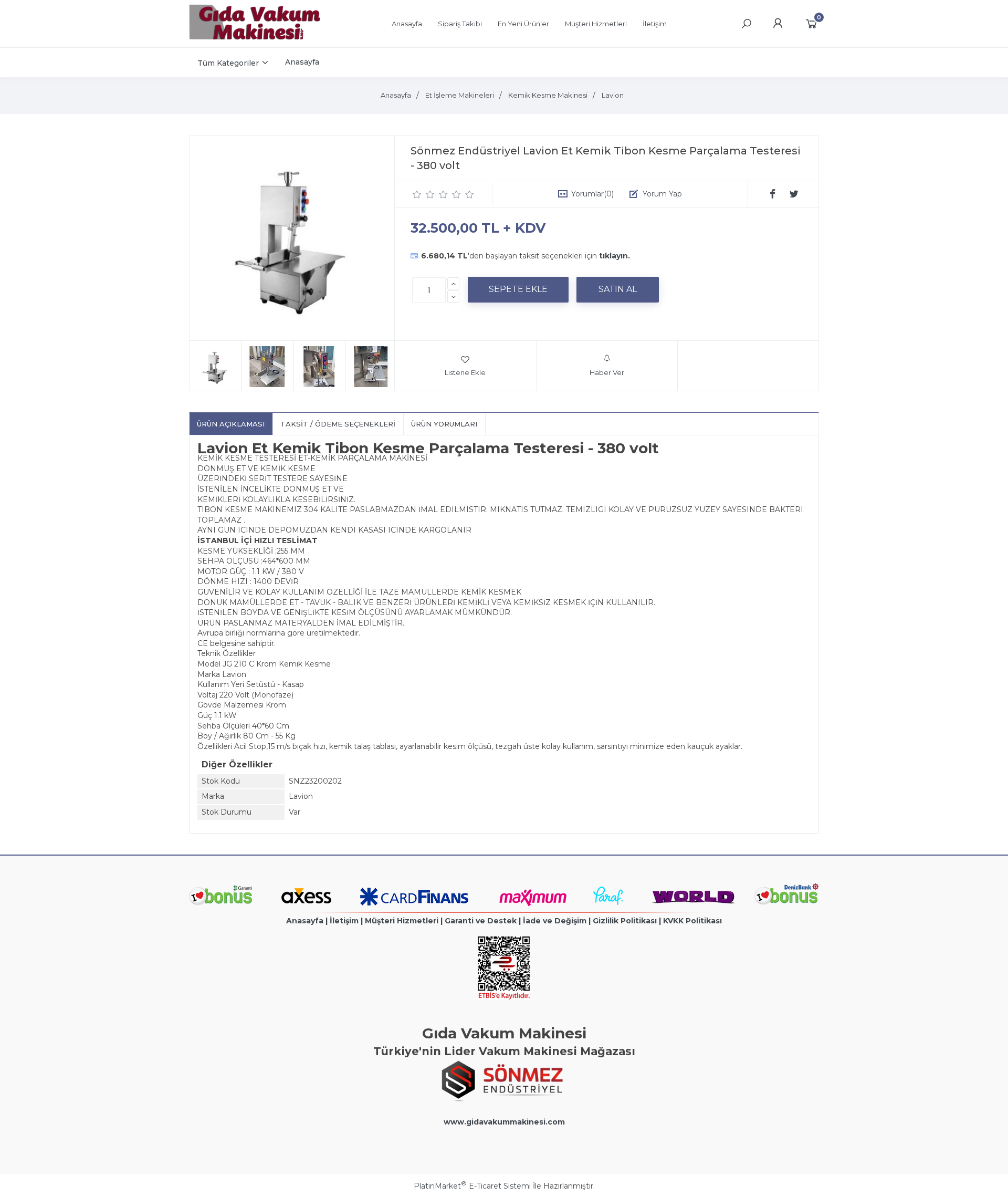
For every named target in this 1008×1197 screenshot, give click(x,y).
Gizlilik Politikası (625, 920)
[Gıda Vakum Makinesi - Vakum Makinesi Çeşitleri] (254, 37)
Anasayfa (304, 920)
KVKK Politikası (692, 920)
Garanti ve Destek (481, 920)
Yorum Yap (662, 194)
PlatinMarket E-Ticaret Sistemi (472, 1186)
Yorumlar (592, 194)
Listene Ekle (465, 372)
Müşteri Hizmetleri (401, 920)
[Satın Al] (617, 289)
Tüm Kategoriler (228, 63)
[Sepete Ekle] (518, 289)
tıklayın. (614, 256)
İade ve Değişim (554, 920)
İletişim (344, 920)
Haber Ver (607, 372)
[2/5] (424, 194)
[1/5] (417, 194)
